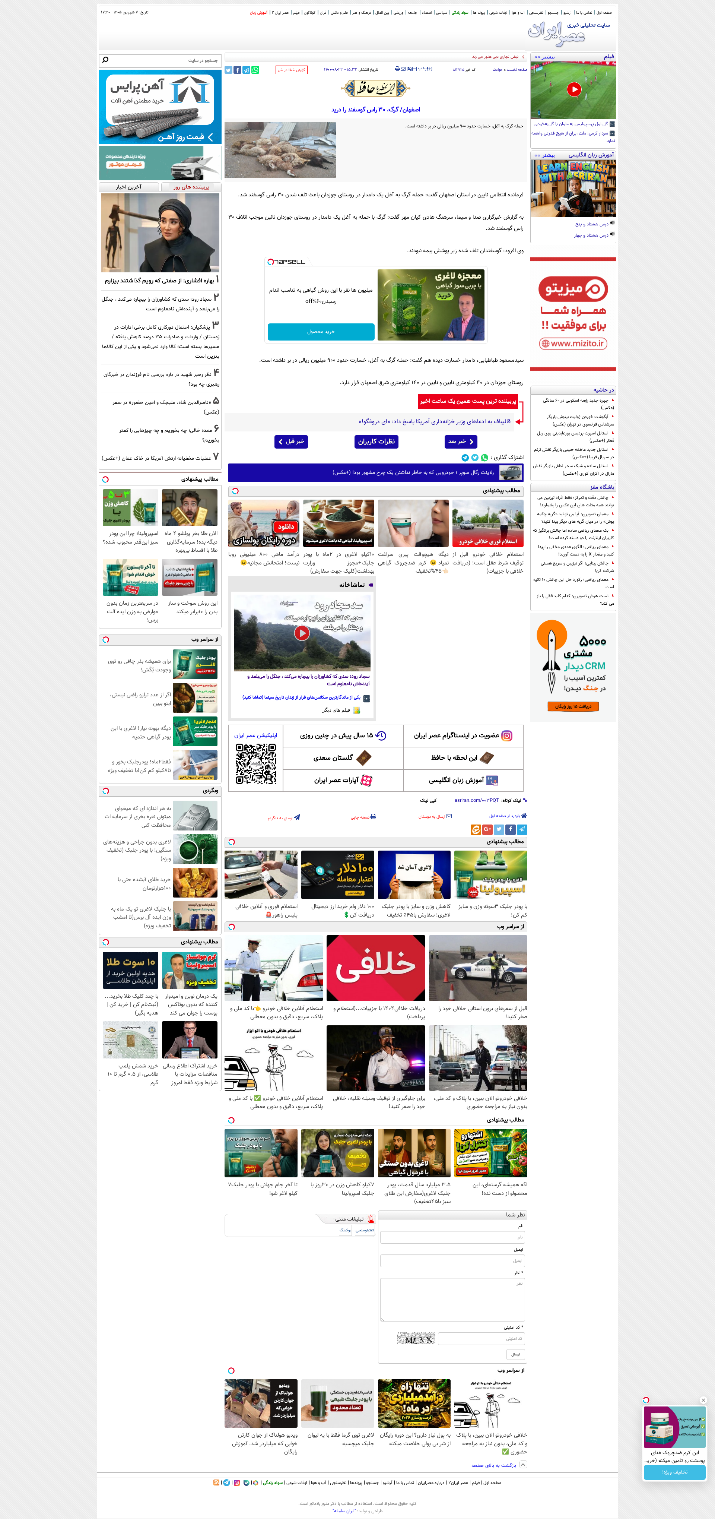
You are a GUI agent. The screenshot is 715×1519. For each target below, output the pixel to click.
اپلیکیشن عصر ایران (255, 735)
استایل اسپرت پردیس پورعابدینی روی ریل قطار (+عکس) (575, 437)
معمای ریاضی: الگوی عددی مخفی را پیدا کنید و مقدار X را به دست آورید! (576, 551)
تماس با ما (584, 13)
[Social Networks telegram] (465, 458)
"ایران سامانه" (344, 1511)
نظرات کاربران (376, 442)
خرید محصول (321, 332)
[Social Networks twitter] (475, 458)
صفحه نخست (517, 70)
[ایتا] (476, 830)
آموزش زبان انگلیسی (456, 780)
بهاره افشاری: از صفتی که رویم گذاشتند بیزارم (159, 281)
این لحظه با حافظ (454, 758)
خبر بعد (457, 441)
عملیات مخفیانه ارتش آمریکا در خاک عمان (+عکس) (156, 458)
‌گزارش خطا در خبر (291, 70)
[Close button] (703, 1400)
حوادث (498, 70)
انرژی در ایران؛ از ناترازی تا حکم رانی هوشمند (481, 57)
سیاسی (441, 13)
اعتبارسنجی (365, 1230)
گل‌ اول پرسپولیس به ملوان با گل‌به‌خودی (571, 124)
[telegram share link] (246, 70)
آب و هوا (518, 13)
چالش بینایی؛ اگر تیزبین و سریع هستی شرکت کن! (577, 567)
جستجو (553, 13)
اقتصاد (427, 13)
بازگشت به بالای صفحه (494, 1465)
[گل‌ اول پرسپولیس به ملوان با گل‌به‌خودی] (573, 90)
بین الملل (382, 13)
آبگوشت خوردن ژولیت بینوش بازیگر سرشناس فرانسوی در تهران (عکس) (580, 421)
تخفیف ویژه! (675, 1472)
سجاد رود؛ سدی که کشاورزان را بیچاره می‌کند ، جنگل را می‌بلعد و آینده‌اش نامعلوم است (308, 680)
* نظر (518, 1273)
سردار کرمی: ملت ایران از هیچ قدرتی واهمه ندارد (573, 137)
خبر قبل (295, 441)
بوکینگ (345, 1230)
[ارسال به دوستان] (403, 69)
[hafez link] (376, 88)
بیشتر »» (544, 57)
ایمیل (518, 1249)
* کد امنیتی (513, 1327)
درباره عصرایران (431, 1483)
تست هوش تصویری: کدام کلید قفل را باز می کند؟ (575, 600)
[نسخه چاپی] (397, 69)
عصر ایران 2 (280, 13)
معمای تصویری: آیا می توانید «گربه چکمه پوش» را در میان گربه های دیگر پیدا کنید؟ (575, 518)
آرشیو (567, 13)
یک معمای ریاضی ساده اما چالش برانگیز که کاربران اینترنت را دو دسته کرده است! (573, 534)
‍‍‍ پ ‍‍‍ (423, 68)
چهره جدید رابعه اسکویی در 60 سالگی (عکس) (578, 404)
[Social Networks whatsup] (485, 458)
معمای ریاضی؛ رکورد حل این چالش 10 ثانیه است (573, 583)
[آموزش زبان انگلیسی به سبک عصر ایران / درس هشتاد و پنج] (573, 188)
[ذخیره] (408, 69)
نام (520, 1226)
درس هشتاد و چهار (592, 235)
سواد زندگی (460, 13)
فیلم (296, 13)
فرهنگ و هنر (361, 13)
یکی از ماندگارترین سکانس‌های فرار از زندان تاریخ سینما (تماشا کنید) (301, 697)
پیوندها (356, 1483)
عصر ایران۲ (458, 1483)
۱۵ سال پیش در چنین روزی (336, 736)
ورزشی (398, 13)
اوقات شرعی (498, 13)
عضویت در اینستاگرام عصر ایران (456, 736)
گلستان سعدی (333, 758)
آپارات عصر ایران (336, 780)
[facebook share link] (237, 70)
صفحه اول (604, 13)
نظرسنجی (536, 13)
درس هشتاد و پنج (592, 224)
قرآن (323, 13)
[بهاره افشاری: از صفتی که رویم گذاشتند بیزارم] (160, 232)
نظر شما (515, 1215)
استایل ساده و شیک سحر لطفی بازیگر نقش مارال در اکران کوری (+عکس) (573, 470)
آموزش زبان (258, 13)
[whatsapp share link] (255, 70)
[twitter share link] (228, 70)
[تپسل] (270, 262)
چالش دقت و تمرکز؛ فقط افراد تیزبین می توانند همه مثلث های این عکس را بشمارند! (575, 501)
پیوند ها (479, 13)
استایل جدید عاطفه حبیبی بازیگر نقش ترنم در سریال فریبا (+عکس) (574, 453)
